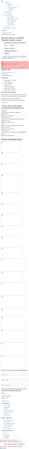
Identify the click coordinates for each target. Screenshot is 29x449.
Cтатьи (9, 5)
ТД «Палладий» (8, 425)
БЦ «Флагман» (11, 25)
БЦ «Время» (11, 17)
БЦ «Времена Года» (13, 18)
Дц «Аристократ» (12, 20)
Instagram (7, 436)
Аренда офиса (8, 12)
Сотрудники (11, 9)
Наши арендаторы (12, 7)
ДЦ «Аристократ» (9, 420)
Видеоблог (10, 4)
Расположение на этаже (7, 72)
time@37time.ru (5, 401)
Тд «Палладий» (12, 21)
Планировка (4, 74)
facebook (6, 434)
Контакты (6, 26)
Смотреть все (4, 102)
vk (5, 433)
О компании (7, 406)
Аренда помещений (13, 56)
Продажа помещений (10, 28)
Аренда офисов (8, 410)
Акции (9, 13)
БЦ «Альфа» (11, 23)
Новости (10, 10)
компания (7, 2)
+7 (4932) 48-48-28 (6, 33)
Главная (4, 56)
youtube (6, 437)
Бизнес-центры (8, 15)
